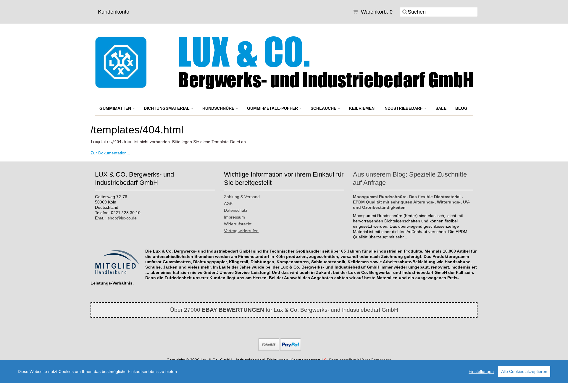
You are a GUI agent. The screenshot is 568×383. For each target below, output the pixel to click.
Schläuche (324, 108)
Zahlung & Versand (242, 196)
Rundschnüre (218, 108)
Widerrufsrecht (237, 224)
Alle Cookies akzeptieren (524, 371)
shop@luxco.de (122, 218)
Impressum (234, 217)
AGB (228, 203)
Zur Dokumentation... (110, 153)
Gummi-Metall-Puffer (273, 108)
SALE (440, 108)
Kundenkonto (113, 12)
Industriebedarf (403, 108)
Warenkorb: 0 (376, 12)
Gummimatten (115, 108)
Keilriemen (362, 108)
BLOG (461, 108)
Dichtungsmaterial (167, 108)
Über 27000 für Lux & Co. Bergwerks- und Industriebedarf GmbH (284, 310)
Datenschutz (235, 210)
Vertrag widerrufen (241, 230)
